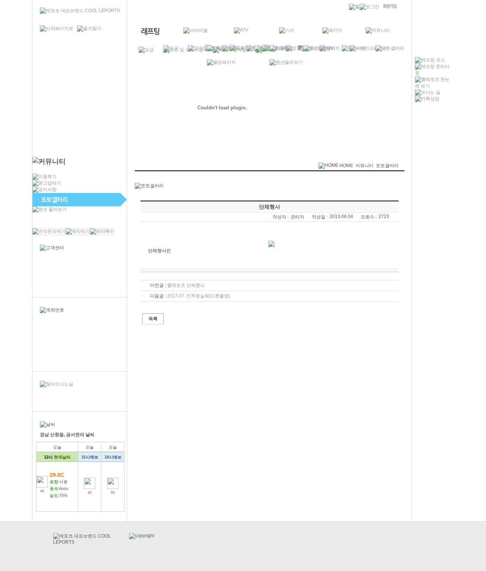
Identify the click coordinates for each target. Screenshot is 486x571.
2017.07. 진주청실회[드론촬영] (198, 296)
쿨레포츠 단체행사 (186, 285)
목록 (153, 318)
